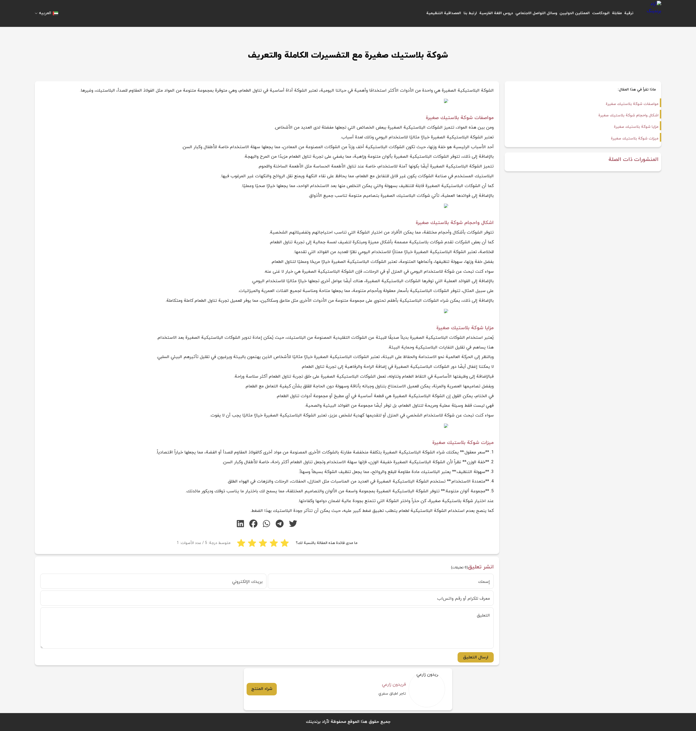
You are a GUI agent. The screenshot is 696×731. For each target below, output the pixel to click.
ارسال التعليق (475, 657)
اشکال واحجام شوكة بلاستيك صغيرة (628, 115)
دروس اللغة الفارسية (496, 13)
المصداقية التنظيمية (443, 13)
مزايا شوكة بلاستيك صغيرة (636, 126)
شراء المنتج (261, 689)
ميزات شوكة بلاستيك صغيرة (634, 138)
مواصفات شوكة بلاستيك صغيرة (632, 104)
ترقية (628, 13)
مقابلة (617, 13)
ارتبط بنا (470, 13)
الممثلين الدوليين (575, 13)
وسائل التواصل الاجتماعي (536, 13)
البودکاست (601, 13)
